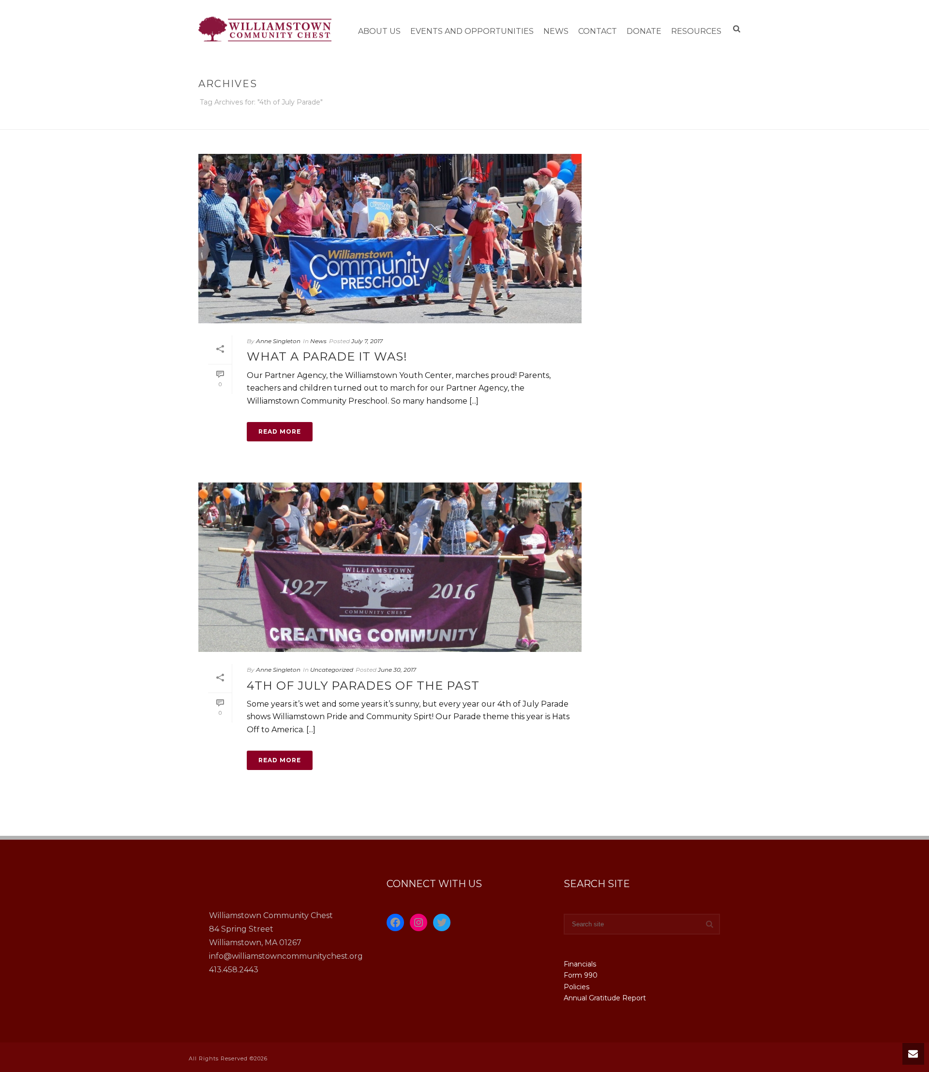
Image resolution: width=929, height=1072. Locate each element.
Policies (576, 986)
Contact (597, 31)
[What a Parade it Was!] (390, 238)
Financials (580, 964)
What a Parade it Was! (327, 356)
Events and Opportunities (472, 31)
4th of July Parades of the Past (363, 686)
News (556, 31)
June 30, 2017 (397, 669)
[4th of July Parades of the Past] (390, 567)
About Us (379, 31)
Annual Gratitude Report (605, 998)
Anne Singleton (278, 341)
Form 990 (581, 975)
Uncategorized (331, 669)
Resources (696, 31)
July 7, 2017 (367, 341)
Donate (644, 31)
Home (641, 120)
